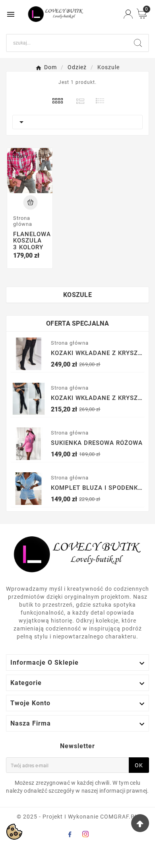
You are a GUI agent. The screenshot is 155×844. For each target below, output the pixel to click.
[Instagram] (85, 834)
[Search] (138, 43)
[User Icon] (128, 14)
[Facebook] (70, 834)
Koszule (77, 295)
